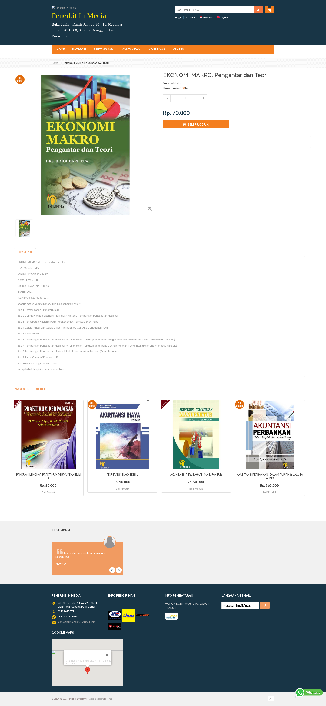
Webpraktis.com (96, 699)
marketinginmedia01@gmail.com (76, 621)
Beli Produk (48, 492)
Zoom (150, 209)
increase (203, 98)
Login (178, 17)
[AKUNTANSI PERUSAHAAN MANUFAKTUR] (196, 434)
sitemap (108, 699)
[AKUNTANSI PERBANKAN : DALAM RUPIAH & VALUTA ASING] (270, 434)
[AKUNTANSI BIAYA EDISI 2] (122, 434)
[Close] (106, 654)
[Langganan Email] (265, 605)
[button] (87, 670)
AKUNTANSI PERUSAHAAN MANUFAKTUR (196, 474)
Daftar (191, 17)
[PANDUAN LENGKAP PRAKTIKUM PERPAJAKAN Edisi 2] (48, 434)
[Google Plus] (271, 698)
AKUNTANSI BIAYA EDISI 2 (122, 474)
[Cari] (258, 9)
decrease (167, 98)
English (224, 17)
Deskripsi (25, 252)
